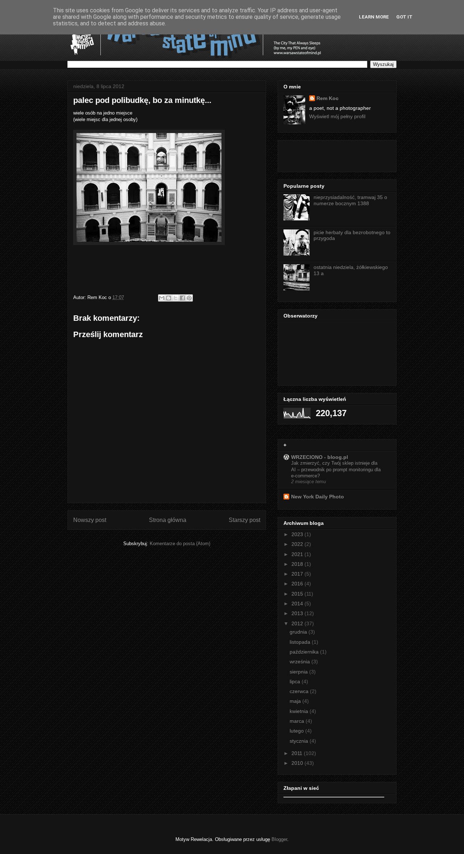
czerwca (300, 691)
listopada (301, 642)
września (300, 661)
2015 (297, 594)
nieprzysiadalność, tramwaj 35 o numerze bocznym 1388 (350, 200)
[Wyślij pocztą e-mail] (161, 298)
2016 (297, 583)
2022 (297, 544)
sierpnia (299, 672)
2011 (297, 753)
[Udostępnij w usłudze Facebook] (182, 298)
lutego (297, 731)
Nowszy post (89, 520)
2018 (297, 564)
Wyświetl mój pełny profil (337, 116)
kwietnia (300, 711)
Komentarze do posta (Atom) (180, 543)
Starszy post (244, 520)
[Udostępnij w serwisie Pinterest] (189, 298)
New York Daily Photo (317, 496)
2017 (297, 574)
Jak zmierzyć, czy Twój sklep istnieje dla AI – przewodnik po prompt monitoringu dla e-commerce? (336, 469)
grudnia (299, 632)
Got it (404, 17)
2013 (297, 613)
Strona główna (167, 520)
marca (298, 721)
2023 (297, 534)
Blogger (279, 839)
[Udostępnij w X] (175, 298)
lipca (296, 681)
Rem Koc (327, 98)
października (305, 652)
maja (296, 701)
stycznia (300, 741)
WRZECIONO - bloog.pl (319, 457)
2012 (297, 623)
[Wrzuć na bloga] (168, 298)
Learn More (374, 17)
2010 (297, 763)
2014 (297, 603)
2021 (297, 554)
